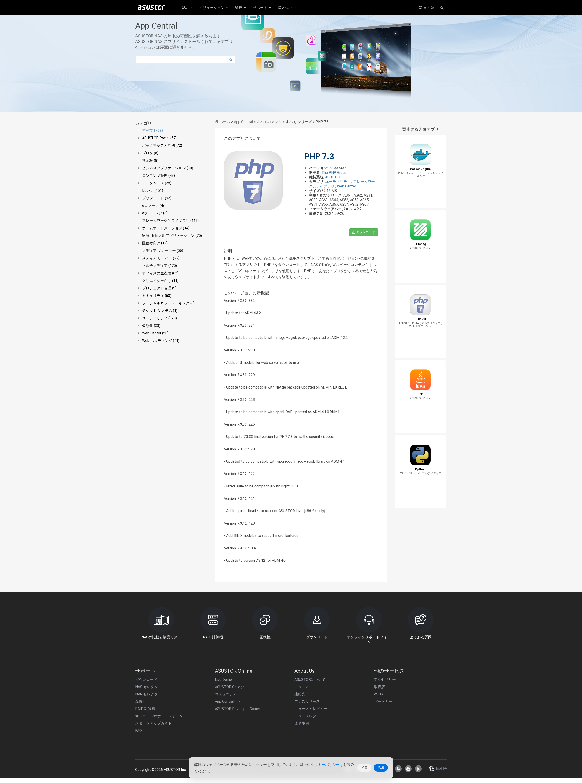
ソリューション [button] (212, 7)
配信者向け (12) (155, 243)
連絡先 (299, 694)
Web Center (346, 186)
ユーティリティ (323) (159, 318)
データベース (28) (156, 183)
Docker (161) (152, 190)
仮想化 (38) (151, 325)
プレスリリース (307, 701)
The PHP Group (333, 172)
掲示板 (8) (150, 160)
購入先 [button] (284, 7)
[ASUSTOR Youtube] (408, 768)
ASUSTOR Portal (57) (159, 138)
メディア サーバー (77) (160, 258)
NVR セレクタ (146, 694)
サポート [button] (260, 7)
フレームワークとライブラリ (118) (170, 220)
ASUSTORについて (309, 679)
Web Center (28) (155, 333)
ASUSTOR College (229, 687)
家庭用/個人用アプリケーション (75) (172, 235)
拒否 (364, 767)
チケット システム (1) (159, 310)
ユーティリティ (338, 181)
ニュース (301, 687)
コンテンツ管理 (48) (158, 175)
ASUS (378, 694)
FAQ (138, 730)
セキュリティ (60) (156, 295)
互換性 (140, 701)
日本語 (428, 7)
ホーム (224, 122)
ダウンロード (365, 232)
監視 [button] (239, 7)
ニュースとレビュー (310, 709)
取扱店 (379, 687)
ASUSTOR (333, 177)
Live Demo (223, 679)
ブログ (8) (150, 153)
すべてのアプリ (269, 122)
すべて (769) (152, 130)
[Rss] (398, 768)
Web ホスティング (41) (160, 340)
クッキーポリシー (325, 765)
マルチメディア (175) (159, 265)
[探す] (442, 8)
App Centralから (228, 701)
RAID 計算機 (145, 709)
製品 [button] (185, 7)
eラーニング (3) (155, 213)
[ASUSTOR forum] (418, 768)
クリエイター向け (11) (160, 280)
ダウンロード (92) (156, 198)
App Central (243, 122)
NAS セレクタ (146, 687)
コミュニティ (226, 694)
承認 (381, 767)
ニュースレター (307, 716)
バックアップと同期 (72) (162, 145)
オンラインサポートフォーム (159, 716)
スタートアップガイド (153, 723)
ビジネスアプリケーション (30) (167, 168)
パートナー (383, 701)
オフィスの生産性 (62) (160, 273)
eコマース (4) (153, 205)
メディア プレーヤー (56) (162, 250)
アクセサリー (385, 679)
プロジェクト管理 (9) (159, 288)
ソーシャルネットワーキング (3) (168, 303)
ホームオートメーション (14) (165, 228)
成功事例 (301, 723)
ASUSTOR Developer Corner (237, 709)
